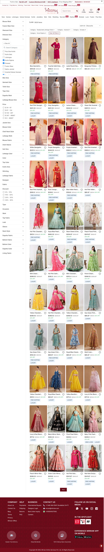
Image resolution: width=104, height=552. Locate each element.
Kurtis (33, 17)
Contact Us (5, 5)
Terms (10, 514)
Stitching (20, 5)
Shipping (22, 508)
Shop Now (40, 61)
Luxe (87, 17)
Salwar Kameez (25, 17)
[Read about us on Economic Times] (77, 521)
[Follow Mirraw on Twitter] (82, 508)
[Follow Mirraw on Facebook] (96, 508)
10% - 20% (9, 195)
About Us (11, 505)
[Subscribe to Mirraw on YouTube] (87, 508)
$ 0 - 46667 (9, 118)
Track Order (27, 5)
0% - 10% (8, 192)
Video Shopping (74, 5)
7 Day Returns (13, 5)
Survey (41, 5)
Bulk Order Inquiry (50, 5)
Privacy (10, 518)
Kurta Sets (8, 54)
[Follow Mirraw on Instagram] (91, 508)
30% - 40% (9, 200)
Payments (22, 505)
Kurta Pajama (9, 60)
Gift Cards (62, 5)
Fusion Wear (9, 66)
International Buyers (34, 505)
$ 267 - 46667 (10, 115)
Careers (30, 514)
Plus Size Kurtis (10, 51)
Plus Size (99, 17)
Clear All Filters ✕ (54, 33)
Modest (81, 17)
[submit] (77, 11)
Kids (49, 17)
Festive (73, 17)
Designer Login (33, 508)
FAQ (20, 514)
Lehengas (15, 17)
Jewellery (39, 17)
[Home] (51, 11)
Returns (21, 511)
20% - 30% (9, 197)
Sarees (8, 17)
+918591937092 (51, 511)
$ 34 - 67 (8, 107)
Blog (9, 511)
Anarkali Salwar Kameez (13, 72)
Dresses (7, 63)
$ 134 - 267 (9, 113)
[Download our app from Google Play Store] (79, 537)
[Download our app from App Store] (88, 537)
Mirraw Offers (12, 521)
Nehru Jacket (9, 69)
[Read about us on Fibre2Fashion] (88, 521)
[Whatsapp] (77, 508)
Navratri (64, 17)
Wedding (55, 17)
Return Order (34, 5)
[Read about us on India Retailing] (82, 521)
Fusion (92, 17)
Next (63, 489)
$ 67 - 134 (8, 110)
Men (45, 17)
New (3, 17)
